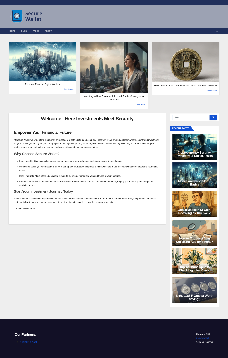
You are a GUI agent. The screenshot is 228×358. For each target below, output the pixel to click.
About (48, 31)
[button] (217, 31)
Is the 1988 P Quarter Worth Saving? (194, 297)
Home (12, 31)
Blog (24, 31)
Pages (36, 31)
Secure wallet (202, 338)
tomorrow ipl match (28, 342)
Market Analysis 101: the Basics (194, 182)
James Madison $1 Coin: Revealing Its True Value (194, 211)
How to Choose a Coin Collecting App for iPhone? (194, 240)
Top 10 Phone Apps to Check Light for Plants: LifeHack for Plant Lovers (194, 270)
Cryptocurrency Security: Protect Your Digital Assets (195, 154)
